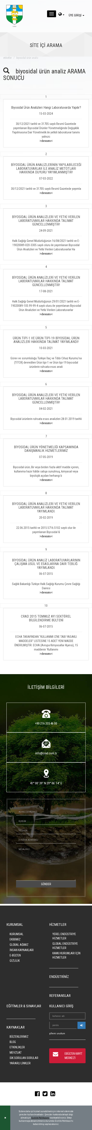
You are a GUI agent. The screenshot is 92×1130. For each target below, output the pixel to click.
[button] (46, 121)
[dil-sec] (61, 14)
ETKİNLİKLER (17, 1047)
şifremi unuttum (57, 1033)
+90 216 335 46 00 (46, 723)
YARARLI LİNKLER (20, 1063)
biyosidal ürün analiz (27, 57)
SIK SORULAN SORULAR (24, 1058)
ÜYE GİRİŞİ (75, 15)
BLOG (13, 1042)
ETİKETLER (7, 57)
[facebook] (38, 1094)
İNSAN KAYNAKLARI (22, 950)
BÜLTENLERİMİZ (19, 1036)
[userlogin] (81, 1025)
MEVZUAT (16, 1052)
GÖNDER (46, 884)
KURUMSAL (16, 934)
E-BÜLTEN (15, 955)
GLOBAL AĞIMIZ (19, 944)
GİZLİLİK (15, 960)
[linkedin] (53, 1094)
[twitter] (46, 1094)
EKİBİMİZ (15, 939)
